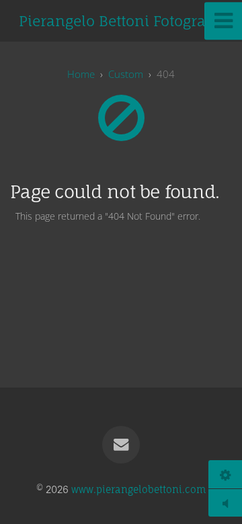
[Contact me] (121, 445)
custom (125, 74)
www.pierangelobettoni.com (138, 489)
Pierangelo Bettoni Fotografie (121, 21)
